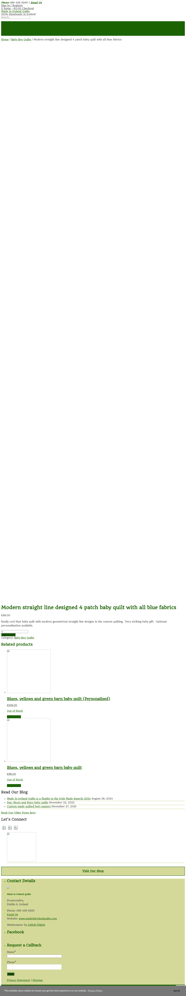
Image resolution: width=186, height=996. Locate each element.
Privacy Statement (18, 980)
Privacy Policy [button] (95, 990)
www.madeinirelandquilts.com (38, 918)
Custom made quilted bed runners (29, 806)
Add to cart (8, 635)
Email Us (12, 914)
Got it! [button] (177, 991)
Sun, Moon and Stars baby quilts (27, 802)
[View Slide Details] (21, 860)
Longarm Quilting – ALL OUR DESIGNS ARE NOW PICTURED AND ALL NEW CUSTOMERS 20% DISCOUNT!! (75, 28)
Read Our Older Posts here (18, 812)
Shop (10, 25)
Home (11, 22)
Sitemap (38, 980)
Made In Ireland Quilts (15, 11)
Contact (12, 34)
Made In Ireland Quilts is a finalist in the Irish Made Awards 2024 (49, 798)
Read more (14, 716)
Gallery (11, 31)
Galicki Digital (36, 924)
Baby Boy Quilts (21, 39)
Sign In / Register (12, 5)
